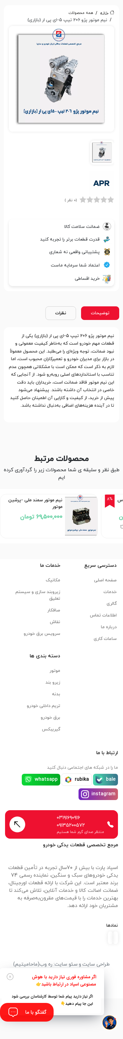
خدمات (110, 592)
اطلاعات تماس (103, 615)
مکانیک (53, 580)
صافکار (53, 610)
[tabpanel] (61, 97)
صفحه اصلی (105, 580)
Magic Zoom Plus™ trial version (37, 33)
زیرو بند (52, 682)
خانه (104, 13)
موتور (55, 671)
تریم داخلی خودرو (43, 706)
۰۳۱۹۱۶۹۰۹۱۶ (68, 817)
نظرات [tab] (60, 313)
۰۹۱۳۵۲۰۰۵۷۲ (71, 825)
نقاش (55, 622)
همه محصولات (80, 13)
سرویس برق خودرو (42, 634)
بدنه (56, 694)
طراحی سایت (96, 964)
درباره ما (109, 627)
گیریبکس (51, 729)
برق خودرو (50, 718)
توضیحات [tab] (100, 313)
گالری (112, 604)
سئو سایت (66, 964)
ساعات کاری (105, 639)
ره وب (45, 964)
